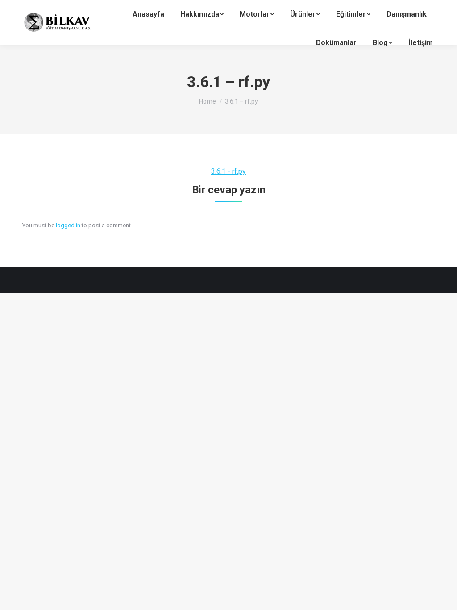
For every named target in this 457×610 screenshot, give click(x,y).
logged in (68, 225)
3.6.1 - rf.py (228, 171)
